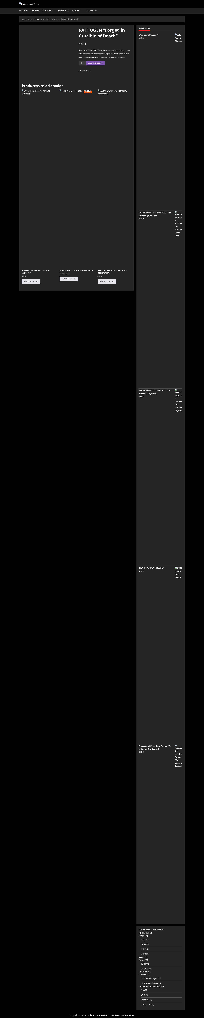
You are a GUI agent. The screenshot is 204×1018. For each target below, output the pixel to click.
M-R (89, 71)
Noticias (23, 10)
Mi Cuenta (63, 10)
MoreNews (116, 1015)
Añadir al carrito (95, 63)
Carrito (76, 10)
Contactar (91, 10)
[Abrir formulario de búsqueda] (184, 10)
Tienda (35, 10)
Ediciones (48, 10)
